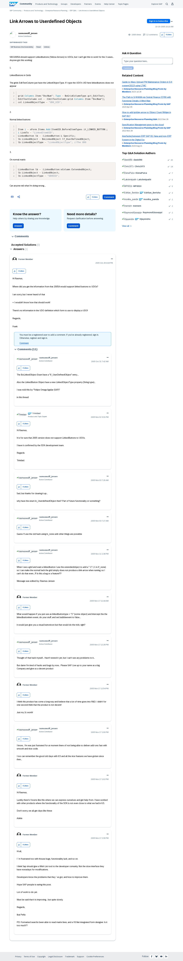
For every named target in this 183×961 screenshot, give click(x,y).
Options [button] (172, 21)
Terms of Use (29, 956)
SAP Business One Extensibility (22, 47)
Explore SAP (157, 4)
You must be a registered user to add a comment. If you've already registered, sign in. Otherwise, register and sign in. (59, 336)
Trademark (69, 956)
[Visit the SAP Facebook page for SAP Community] (152, 956)
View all (125, 226)
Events (98, 4)
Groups (64, 4)
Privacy (18, 956)
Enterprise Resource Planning (56, 11)
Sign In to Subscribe (158, 21)
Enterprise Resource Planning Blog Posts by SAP (147, 104)
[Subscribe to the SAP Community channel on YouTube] (161, 956)
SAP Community (15, 11)
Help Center (109, 4)
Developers (76, 4)
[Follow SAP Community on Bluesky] (156, 956)
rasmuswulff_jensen (27, 33)
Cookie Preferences (95, 956)
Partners (88, 4)
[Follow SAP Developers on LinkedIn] (166, 956)
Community (26, 4)
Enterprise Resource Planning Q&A (140, 119)
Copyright (41, 956)
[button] (162, 34)
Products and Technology (46, 4)
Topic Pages (123, 4)
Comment (109, 197)
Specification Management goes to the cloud (143, 125)
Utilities (46, 47)
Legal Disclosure (55, 956)
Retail (38, 47)
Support (80, 956)
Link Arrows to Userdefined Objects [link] (91, 11)
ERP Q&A (73, 11)
